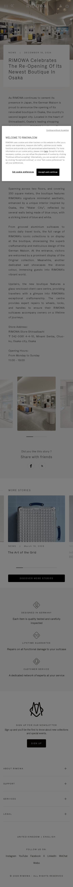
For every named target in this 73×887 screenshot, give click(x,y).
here (46, 151)
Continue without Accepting (57, 130)
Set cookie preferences (23, 172)
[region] (36, 153)
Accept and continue (48, 172)
